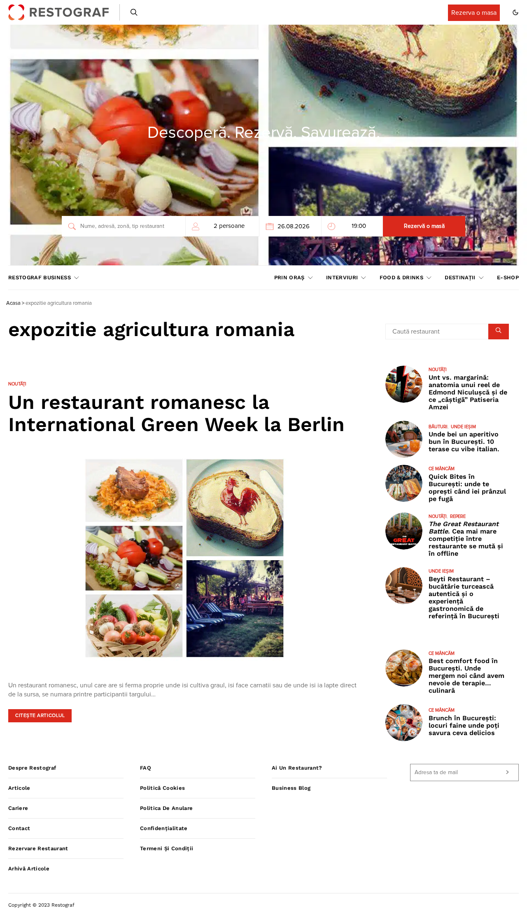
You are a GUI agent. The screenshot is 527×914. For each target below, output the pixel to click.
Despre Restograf (32, 768)
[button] (515, 12)
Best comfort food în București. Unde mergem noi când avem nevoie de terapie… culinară (466, 675)
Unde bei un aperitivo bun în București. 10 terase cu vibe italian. (464, 441)
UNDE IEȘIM (463, 427)
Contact (19, 828)
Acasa (13, 303)
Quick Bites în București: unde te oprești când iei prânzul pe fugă (467, 488)
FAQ (145, 768)
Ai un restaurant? (297, 768)
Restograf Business (39, 277)
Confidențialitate (164, 828)
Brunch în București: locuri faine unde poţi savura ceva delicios (464, 725)
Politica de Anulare (166, 808)
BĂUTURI (438, 427)
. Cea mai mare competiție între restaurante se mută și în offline (466, 538)
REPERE (458, 516)
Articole (19, 788)
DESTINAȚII (460, 277)
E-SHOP (508, 277)
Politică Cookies (162, 788)
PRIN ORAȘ (289, 277)
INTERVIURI (342, 277)
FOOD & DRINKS (401, 277)
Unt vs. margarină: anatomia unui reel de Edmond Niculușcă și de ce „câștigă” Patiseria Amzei (468, 392)
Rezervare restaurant (38, 848)
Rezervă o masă (424, 226)
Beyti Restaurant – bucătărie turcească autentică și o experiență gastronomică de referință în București (464, 597)
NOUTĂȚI (17, 384)
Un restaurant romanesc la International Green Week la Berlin (176, 413)
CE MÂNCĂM (442, 468)
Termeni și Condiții (166, 848)
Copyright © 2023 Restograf (41, 904)
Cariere (18, 808)
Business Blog (291, 788)
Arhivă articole (28, 868)
